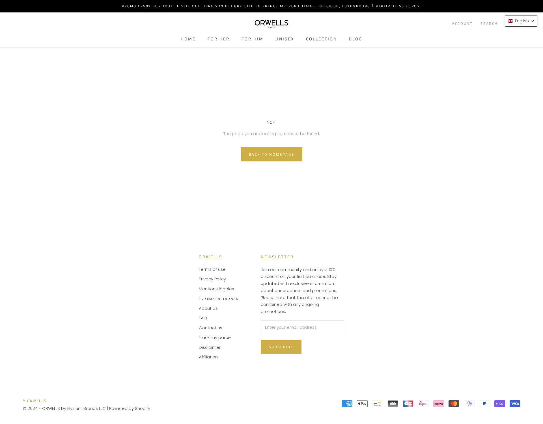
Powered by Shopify (129, 408)
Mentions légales (216, 289)
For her (219, 39)
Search (489, 23)
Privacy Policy (212, 279)
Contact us (210, 328)
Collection (321, 39)
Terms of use (212, 269)
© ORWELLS (35, 400)
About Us (208, 308)
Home (188, 39)
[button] (521, 21)
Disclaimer (210, 347)
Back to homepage (271, 154)
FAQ (203, 318)
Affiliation (208, 357)
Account (462, 23)
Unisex (284, 39)
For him (253, 39)
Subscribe (281, 347)
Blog (355, 39)
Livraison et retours (218, 298)
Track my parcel (215, 337)
